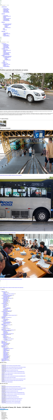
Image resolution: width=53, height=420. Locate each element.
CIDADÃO (3, 13)
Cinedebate (4, 349)
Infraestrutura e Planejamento (5, 334)
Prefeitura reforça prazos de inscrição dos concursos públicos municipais (11, 365)
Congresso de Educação (6, 321)
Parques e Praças (5, 344)
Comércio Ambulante (8, 27)
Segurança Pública (4, 358)
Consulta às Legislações (6, 66)
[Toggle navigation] (0, 4)
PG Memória (5, 320)
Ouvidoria (4, 17)
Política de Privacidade (6, 12)
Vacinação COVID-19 (6, 355)
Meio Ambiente (4, 341)
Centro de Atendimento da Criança (7, 348)
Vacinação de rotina (5, 356)
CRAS (4, 304)
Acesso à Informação (6, 11)
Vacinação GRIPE (5, 357)
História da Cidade (5, 8)
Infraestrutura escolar (6, 323)
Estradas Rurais (5, 299)
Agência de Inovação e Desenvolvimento (7, 295)
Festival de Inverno (5, 319)
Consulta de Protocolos (6, 19)
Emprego (4, 331)
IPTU (4, 28)
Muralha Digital (4, 342)
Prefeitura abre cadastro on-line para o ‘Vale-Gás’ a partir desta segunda (11, 401)
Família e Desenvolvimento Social (6, 324)
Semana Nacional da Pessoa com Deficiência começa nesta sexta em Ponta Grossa (12, 380)
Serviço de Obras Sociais (5, 359)
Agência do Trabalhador (6, 330)
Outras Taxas (5, 29)
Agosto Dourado (5, 347)
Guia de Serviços (5, 15)
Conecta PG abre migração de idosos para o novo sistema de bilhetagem (11, 402)
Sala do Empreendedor (6, 328)
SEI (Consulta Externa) (6, 20)
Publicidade (6, 26)
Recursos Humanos (4, 346)
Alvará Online (7, 25)
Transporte (4, 339)
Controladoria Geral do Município (6, 317)
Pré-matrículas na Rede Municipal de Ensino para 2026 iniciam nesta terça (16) (12, 398)
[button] (4, 409)
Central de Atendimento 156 (7, 16)
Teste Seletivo (5, 294)
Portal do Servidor (5, 63)
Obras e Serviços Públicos (5, 343)
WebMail (4, 34)
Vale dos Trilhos (5, 297)
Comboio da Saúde (5, 350)
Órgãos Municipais (5, 45)
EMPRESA (3, 22)
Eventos (6, 58)
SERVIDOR (3, 31)
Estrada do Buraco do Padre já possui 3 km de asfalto (9, 377)
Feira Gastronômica (5, 300)
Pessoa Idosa (5, 309)
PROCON (4, 314)
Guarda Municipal (5, 313)
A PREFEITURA (4, 43)
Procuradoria (3, 345)
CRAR (4, 351)
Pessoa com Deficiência (6, 307)
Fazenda (3, 327)
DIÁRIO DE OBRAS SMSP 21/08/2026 (7, 374)
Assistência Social (4, 303)
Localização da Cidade (6, 9)
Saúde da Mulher (5, 354)
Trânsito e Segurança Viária (5, 360)
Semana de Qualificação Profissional (8, 333)
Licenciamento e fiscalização (7, 24)
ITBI (4, 61)
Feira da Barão (5, 332)
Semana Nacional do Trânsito (9, 338)
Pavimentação (5, 336)
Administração (3, 291)
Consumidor (3, 316)
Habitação (4, 325)
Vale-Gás (4, 302)
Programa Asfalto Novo (6, 337)
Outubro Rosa (5, 353)
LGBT (4, 326)
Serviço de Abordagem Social (7, 310)
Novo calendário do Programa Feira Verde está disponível (9, 395)
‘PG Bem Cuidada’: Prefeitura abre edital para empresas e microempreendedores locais (13, 371)
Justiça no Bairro (5, 305)
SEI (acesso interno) (6, 35)
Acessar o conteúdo (2, 408)
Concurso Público (5, 292)
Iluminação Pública (5, 296)
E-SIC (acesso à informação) (7, 18)
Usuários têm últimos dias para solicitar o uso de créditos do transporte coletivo (12, 368)
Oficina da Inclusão (7, 308)
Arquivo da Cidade (5, 10)
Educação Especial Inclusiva (7, 322)
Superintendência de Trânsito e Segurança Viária (9, 315)
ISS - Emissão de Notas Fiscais (7, 23)
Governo (3, 329)
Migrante (4, 306)
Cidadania (4, 312)
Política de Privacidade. (3, 408)
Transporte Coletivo (7, 340)
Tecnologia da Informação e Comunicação (8, 293)
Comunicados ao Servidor (6, 33)
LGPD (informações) (6, 53)
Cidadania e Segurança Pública (6, 311)
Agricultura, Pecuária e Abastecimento (7, 298)
